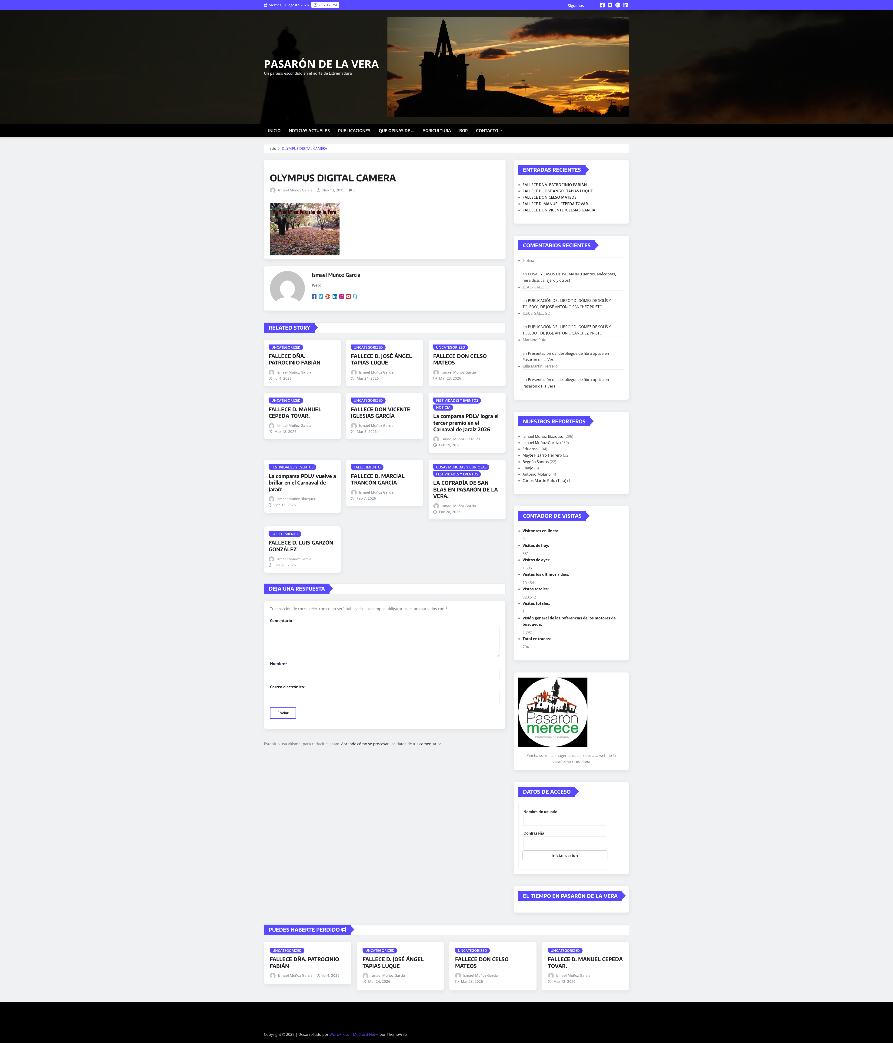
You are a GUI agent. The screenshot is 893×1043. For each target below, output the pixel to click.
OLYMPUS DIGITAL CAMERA (304, 148)
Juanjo (528, 468)
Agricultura (437, 130)
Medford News (366, 1034)
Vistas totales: (536, 589)
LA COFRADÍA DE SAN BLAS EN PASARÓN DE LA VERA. (465, 489)
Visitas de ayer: (537, 559)
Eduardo (530, 448)
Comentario (281, 620)
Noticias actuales (309, 130)
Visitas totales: (537, 603)
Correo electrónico (288, 686)
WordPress (339, 1034)
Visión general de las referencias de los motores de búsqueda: (569, 621)
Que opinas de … (396, 130)
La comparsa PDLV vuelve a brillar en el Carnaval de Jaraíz (302, 482)
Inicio (274, 130)
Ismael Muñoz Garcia (295, 190)
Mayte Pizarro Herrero (542, 455)
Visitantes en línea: (541, 530)
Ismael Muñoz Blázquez (460, 439)
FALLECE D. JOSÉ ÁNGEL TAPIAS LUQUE (381, 359)
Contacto (487, 130)
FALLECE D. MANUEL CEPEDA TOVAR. (295, 412)
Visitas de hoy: (536, 545)
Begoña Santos (536, 461)
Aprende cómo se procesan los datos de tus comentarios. (392, 743)
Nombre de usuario (540, 812)
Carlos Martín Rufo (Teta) (544, 480)
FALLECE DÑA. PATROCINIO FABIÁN (294, 359)
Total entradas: (537, 638)
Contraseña (533, 833)
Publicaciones (354, 130)
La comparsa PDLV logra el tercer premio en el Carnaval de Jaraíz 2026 (466, 422)
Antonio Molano (537, 474)
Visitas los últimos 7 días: (546, 574)
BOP (463, 130)
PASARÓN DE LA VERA (321, 64)
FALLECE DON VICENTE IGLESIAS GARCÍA (380, 412)
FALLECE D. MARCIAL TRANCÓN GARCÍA (378, 479)
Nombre (278, 663)
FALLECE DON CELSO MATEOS (549, 197)
